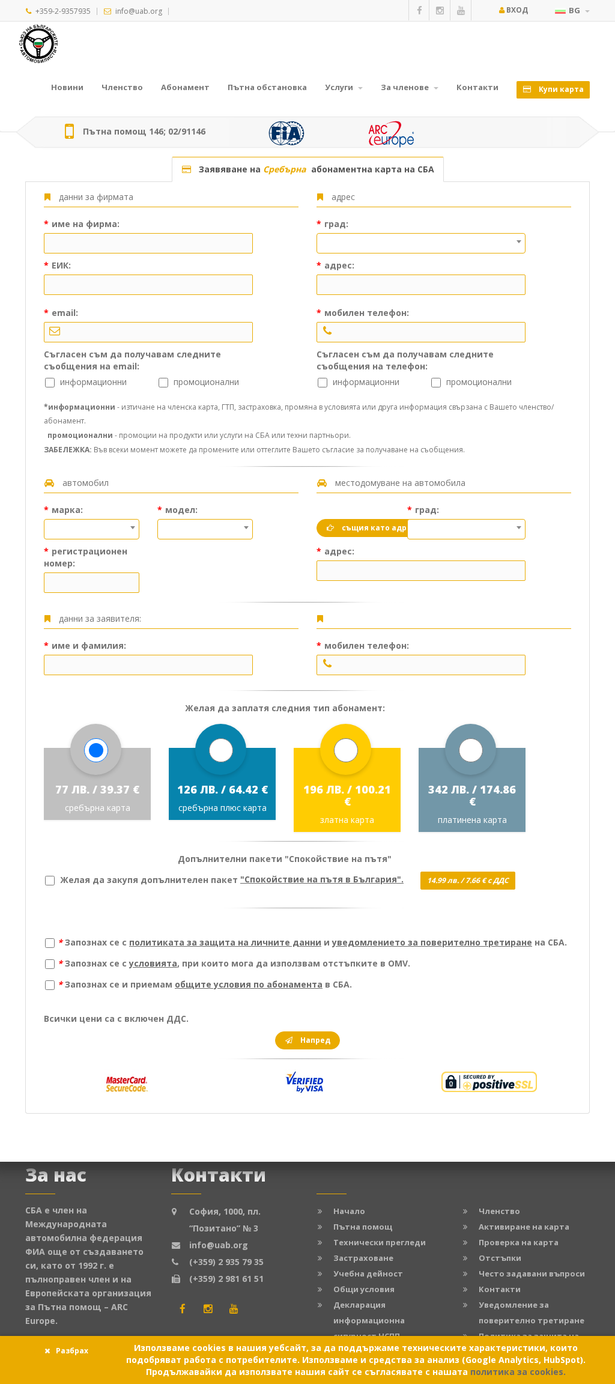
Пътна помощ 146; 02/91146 (144, 131)
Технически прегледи (379, 1242)
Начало (349, 1211)
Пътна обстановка (267, 87)
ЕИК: (60, 265)
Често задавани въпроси (532, 1273)
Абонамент (185, 87)
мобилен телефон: (365, 312)
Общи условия (364, 1289)
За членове (406, 87)
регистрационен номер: (85, 557)
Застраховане (363, 1257)
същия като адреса (380, 528)
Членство (122, 87)
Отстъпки (500, 1257)
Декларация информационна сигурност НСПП (369, 1320)
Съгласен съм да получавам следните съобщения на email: (132, 360)
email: (63, 312)
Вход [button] (516, 10)
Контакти (477, 87)
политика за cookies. (518, 1371)
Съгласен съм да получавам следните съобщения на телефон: (405, 360)
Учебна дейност (368, 1273)
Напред (314, 1040)
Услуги (340, 87)
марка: (66, 509)
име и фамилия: (87, 645)
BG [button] (575, 10)
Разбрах (72, 1351)
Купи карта (560, 89)
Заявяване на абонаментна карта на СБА (314, 169)
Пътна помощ (362, 1226)
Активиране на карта (524, 1226)
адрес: (338, 265)
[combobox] (421, 243)
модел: (180, 509)
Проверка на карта (519, 1242)
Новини (67, 87)
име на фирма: (84, 223)
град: (335, 223)
